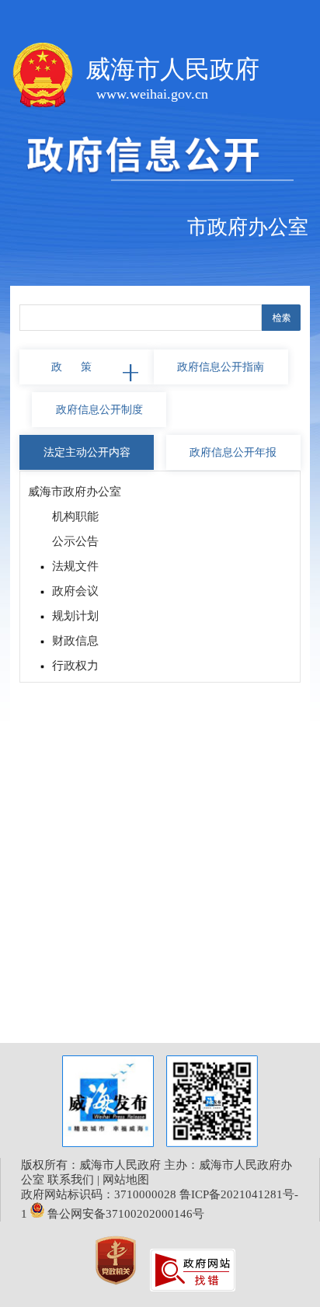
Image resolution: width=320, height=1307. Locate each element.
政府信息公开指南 (220, 367)
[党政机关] (117, 1287)
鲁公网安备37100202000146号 (124, 1214)
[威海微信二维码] (212, 1101)
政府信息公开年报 (233, 452)
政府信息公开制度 (99, 409)
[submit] (281, 317)
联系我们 (70, 1179)
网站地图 (126, 1179)
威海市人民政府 (172, 69)
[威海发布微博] (108, 1102)
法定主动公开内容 (86, 452)
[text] (140, 317)
